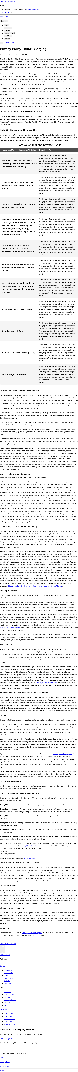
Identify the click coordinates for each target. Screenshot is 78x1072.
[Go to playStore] (20, 1049)
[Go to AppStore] (5, 1049)
